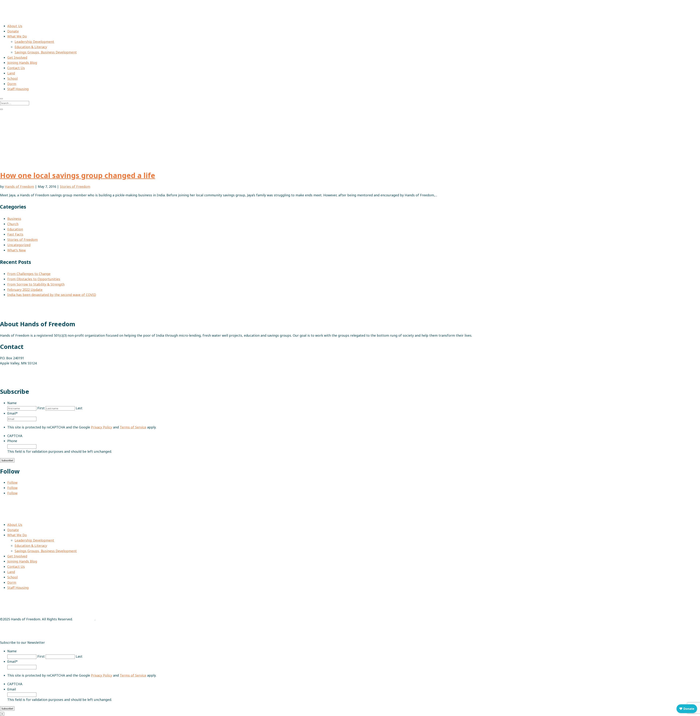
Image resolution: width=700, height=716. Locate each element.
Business (14, 218)
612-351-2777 (10, 371)
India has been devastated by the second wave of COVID (51, 294)
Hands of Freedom (19, 186)
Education (15, 229)
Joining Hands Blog (22, 62)
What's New (16, 250)
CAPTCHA (14, 436)
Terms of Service (133, 427)
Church (12, 224)
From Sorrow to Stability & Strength (36, 284)
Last (79, 408)
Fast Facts (15, 234)
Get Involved (17, 57)
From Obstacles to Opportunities (33, 279)
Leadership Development (34, 41)
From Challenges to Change (28, 274)
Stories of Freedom (75, 186)
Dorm (11, 84)
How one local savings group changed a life (77, 175)
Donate (13, 31)
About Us (14, 26)
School (12, 78)
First (41, 408)
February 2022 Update (24, 289)
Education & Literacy (31, 47)
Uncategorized (18, 245)
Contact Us (16, 68)
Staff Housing (18, 89)
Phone (12, 441)
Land (11, 73)
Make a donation (14, 146)
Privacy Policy (101, 427)
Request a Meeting (15, 380)
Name (12, 403)
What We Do (17, 36)
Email (12, 413)
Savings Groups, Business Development (46, 52)
